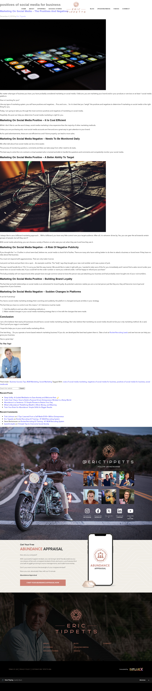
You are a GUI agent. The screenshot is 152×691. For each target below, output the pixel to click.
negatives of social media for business (102, 381)
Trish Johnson (9, 416)
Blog (92, 9)
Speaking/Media (103, 9)
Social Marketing (45, 381)
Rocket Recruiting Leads (119, 332)
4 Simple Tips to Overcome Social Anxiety (33, 423)
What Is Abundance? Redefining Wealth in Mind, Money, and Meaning (30, 404)
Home (24, 9)
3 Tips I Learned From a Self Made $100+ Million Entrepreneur (40, 416)
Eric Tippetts (8, 419)
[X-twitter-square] (108, 510)
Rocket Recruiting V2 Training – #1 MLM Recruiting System (38, 419)
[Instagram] (87, 510)
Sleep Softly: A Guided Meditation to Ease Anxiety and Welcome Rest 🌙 (31, 397)
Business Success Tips (18, 381)
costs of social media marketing (75, 381)
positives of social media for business (131, 381)
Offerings (41, 9)
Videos (116, 9)
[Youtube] (130, 510)
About (31, 9)
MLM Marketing (33, 381)
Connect (126, 9)
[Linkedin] (119, 510)
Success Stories (55, 9)
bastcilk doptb (9, 423)
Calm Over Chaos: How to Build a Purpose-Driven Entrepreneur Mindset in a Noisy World (37, 400)
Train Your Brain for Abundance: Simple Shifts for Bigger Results (28, 407)
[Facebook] (98, 510)
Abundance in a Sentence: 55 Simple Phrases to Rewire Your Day (28, 402)
